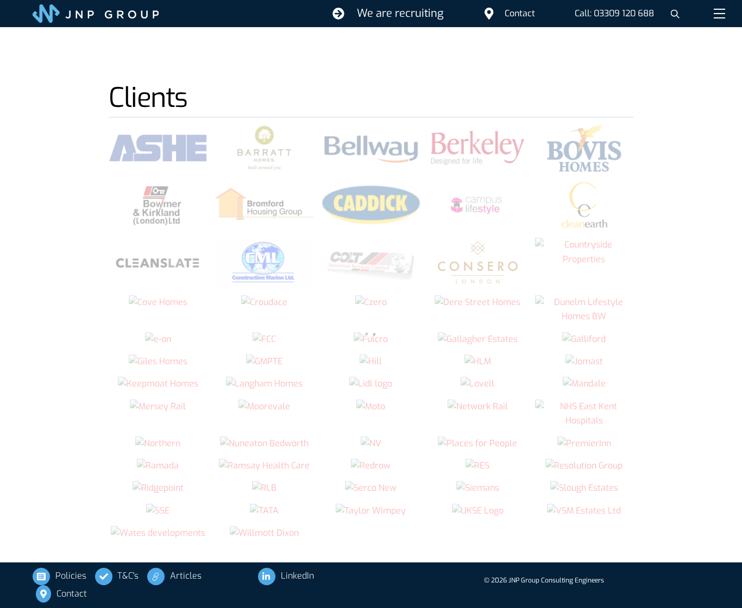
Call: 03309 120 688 (614, 13)
